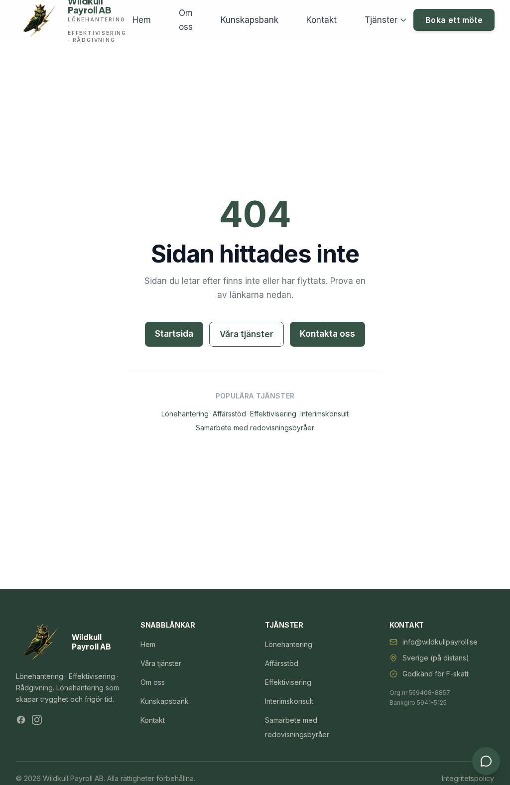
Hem (141, 20)
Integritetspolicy (468, 778)
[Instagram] (37, 720)
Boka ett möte (454, 20)
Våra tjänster (246, 334)
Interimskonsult (324, 413)
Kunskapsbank (249, 20)
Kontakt (321, 20)
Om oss (186, 20)
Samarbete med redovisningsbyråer (255, 427)
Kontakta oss (327, 334)
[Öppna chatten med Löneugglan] (486, 761)
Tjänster (381, 20)
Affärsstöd (229, 413)
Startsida (174, 334)
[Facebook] (21, 720)
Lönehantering (185, 413)
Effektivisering (273, 413)
